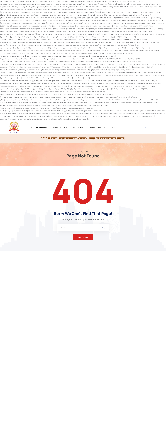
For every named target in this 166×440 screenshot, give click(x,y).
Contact (111, 127)
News (92, 127)
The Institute (69, 127)
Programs (81, 127)
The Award (55, 127)
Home (30, 127)
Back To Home (83, 237)
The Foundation (41, 127)
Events (100, 127)
